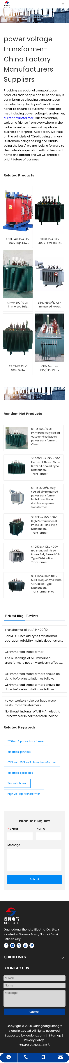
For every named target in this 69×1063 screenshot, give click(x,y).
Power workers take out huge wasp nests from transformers (30, 702)
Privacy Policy (34, 1040)
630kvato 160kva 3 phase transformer (32, 762)
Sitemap (55, 1035)
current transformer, (19, 118)
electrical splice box (20, 773)
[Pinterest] (31, 945)
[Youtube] (25, 945)
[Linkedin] (12, 945)
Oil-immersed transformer (24, 652)
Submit (34, 879)
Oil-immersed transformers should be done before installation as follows (32, 676)
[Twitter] (19, 945)
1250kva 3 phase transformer (26, 741)
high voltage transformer (24, 794)
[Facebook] (6, 945)
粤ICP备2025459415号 (34, 1045)
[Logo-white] (11, 916)
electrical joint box (19, 752)
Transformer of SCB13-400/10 (26, 630)
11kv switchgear (17, 783)
